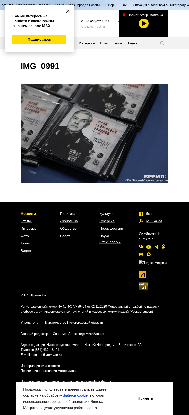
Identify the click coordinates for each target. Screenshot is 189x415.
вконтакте (141, 246)
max (148, 254)
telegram (156, 246)
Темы (25, 243)
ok (163, 246)
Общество (68, 228)
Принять (145, 398)
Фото (25, 236)
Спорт (65, 236)
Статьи (26, 221)
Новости (28, 213)
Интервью (29, 228)
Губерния (107, 221)
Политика (67, 214)
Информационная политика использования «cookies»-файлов (67, 382)
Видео (26, 251)
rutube (141, 254)
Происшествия (111, 228)
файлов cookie (75, 395)
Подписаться (39, 39)
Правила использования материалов (48, 371)
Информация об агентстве (40, 366)
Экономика (69, 221)
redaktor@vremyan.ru (46, 354)
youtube (148, 246)
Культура (106, 214)
